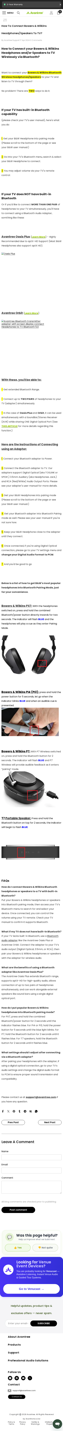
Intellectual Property (50, 1423)
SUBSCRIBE (44, 1323)
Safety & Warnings (35, 1423)
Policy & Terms (11, 1423)
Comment (7, 1177)
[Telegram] (25, 1111)
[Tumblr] (19, 1111)
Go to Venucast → (31, 1288)
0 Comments (36, 40)
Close (60, 5)
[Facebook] (2, 1111)
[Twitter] (8, 1111)
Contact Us (17, 1396)
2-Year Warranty (31, 5)
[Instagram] (10, 1378)
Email (4, 1164)
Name (4, 1151)
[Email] (30, 1111)
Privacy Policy (22, 1423)
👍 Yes (18, 1247)
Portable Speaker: (18, 818)
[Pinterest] (14, 1111)
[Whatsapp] (36, 1111)
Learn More (38, 237)
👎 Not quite (45, 1247)
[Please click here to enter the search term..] (18, 13)
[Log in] (51, 12)
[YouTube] (23, 1378)
